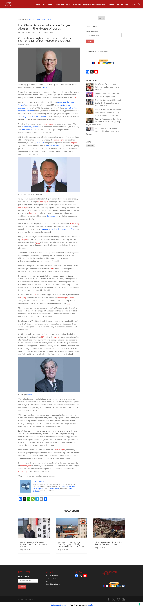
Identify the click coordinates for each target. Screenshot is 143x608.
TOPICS (133, 4)
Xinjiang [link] (74, 143)
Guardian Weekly (54, 489)
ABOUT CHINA (47, 4)
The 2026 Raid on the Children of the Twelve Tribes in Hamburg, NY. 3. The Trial (108, 103)
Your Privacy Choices (78, 605)
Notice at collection (58, 605)
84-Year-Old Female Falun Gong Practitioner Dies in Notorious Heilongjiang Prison (71, 544)
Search (101, 18)
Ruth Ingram (25, 32)
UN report (40, 143)
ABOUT (112, 4)
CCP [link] (74, 97)
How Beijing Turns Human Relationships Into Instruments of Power (107, 87)
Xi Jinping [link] (24, 239)
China (38, 19)
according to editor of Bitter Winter (32, 116)
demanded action (29, 129)
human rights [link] (48, 124)
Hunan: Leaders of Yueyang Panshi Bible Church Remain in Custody (102, 131)
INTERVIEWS (77, 4)
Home (31, 19)
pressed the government (31, 127)
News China (46, 19)
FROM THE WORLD (62, 4)
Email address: (92, 31)
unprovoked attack (53, 145)
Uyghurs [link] (57, 337)
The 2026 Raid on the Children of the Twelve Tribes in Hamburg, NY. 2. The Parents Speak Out (108, 112)
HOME (38, 4)
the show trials (52, 216)
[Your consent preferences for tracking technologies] (139, 604)
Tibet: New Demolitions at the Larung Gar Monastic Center (108, 543)
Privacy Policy (90, 145)
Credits (44, 87)
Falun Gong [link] (74, 223)
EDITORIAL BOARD (122, 4)
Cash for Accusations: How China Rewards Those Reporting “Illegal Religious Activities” (103, 122)
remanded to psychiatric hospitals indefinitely (58, 229)
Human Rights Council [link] (66, 298)
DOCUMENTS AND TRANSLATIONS (94, 4)
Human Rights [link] (23, 471)
